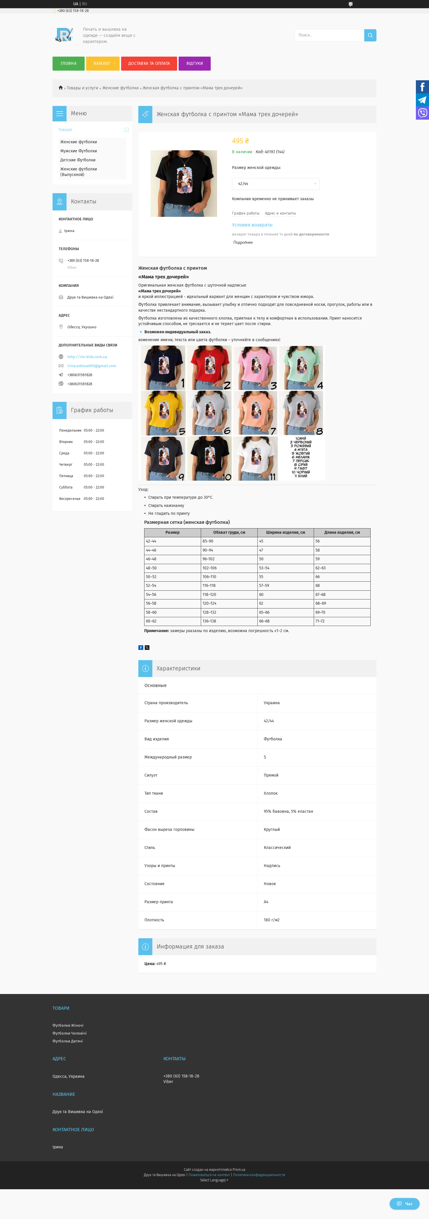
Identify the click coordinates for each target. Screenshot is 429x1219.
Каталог (102, 64)
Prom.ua (239, 1170)
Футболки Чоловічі (70, 1033)
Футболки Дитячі (68, 1041)
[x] (147, 649)
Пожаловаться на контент (209, 1175)
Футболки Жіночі (68, 1026)
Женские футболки (120, 88)
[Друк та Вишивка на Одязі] (64, 45)
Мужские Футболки (78, 151)
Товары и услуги (82, 88)
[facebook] (140, 649)
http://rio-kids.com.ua (87, 357)
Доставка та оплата (149, 64)
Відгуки (194, 64)
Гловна (68, 64)
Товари (65, 130)
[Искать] (370, 35)
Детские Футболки (77, 160)
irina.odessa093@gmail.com (91, 366)
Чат (409, 1203)
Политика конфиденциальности (259, 1175)
